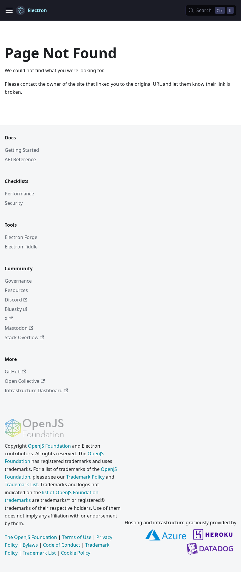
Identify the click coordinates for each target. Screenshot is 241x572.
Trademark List (21, 484)
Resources (16, 290)
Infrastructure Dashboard (34, 390)
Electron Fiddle (21, 246)
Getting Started (22, 150)
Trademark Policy (85, 477)
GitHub (13, 371)
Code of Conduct (61, 545)
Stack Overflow (22, 337)
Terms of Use (76, 537)
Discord (13, 299)
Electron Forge (21, 237)
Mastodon (16, 328)
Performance (19, 193)
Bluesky (13, 309)
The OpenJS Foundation (31, 537)
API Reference (20, 159)
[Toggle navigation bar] (9, 10)
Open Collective (22, 381)
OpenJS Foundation (49, 446)
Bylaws (30, 545)
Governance (18, 281)
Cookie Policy (75, 553)
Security (14, 203)
